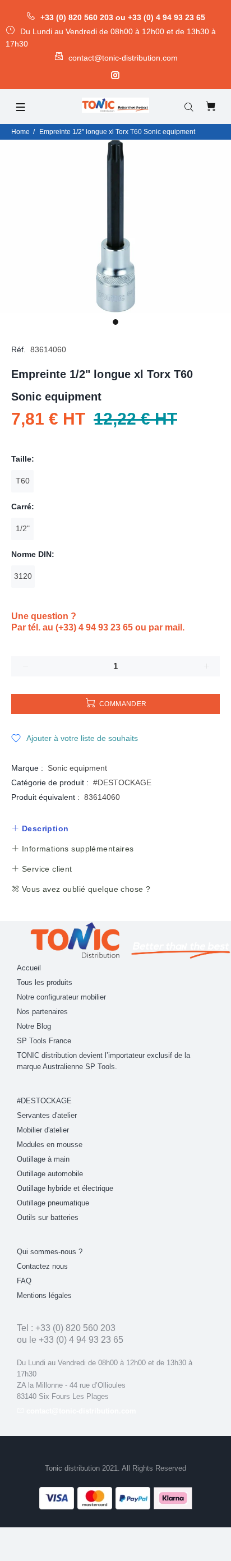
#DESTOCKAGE (122, 782)
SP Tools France (44, 1041)
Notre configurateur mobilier (61, 997)
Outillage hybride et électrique (65, 1188)
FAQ (24, 1281)
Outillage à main (43, 1159)
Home (20, 132)
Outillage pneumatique (53, 1203)
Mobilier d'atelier (43, 1130)
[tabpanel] (115, 226)
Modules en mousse (49, 1144)
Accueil (29, 968)
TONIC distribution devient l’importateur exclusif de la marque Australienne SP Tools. (103, 1061)
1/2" (23, 528)
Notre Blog (34, 1026)
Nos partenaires (42, 1011)
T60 (23, 480)
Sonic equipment (77, 767)
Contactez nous (42, 1266)
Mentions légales (44, 1295)
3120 (23, 576)
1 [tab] (115, 322)
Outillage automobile (50, 1173)
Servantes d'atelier (47, 1115)
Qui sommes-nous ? (49, 1251)
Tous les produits (44, 982)
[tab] (40, 828)
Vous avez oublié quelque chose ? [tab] (84, 889)
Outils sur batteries (47, 1217)
